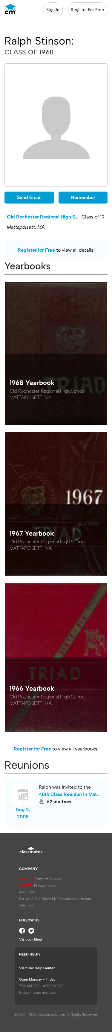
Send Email (29, 197)
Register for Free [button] (36, 250)
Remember (83, 197)
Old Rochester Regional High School (44, 217)
